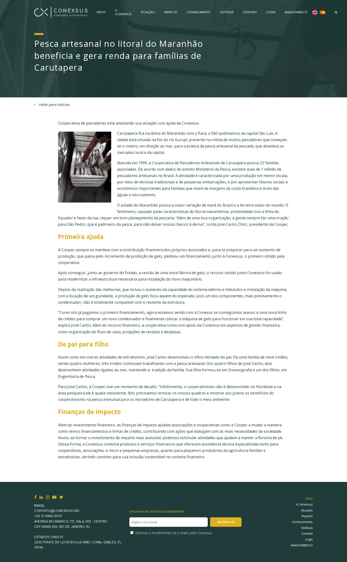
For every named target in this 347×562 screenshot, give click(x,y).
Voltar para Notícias (54, 104)
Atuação (148, 12)
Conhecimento (199, 12)
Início (101, 12)
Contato (250, 12)
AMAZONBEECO (296, 12)
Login (270, 12)
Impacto (170, 12)
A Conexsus (304, 504)
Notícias (226, 12)
